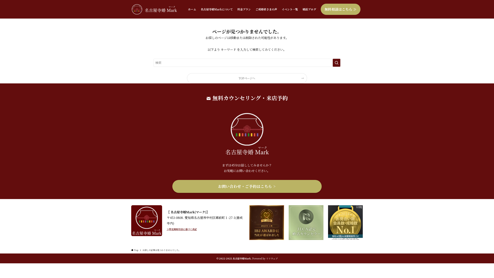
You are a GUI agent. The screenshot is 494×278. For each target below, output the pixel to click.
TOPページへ (247, 78)
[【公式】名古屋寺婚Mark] (154, 9)
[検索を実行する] (336, 63)
